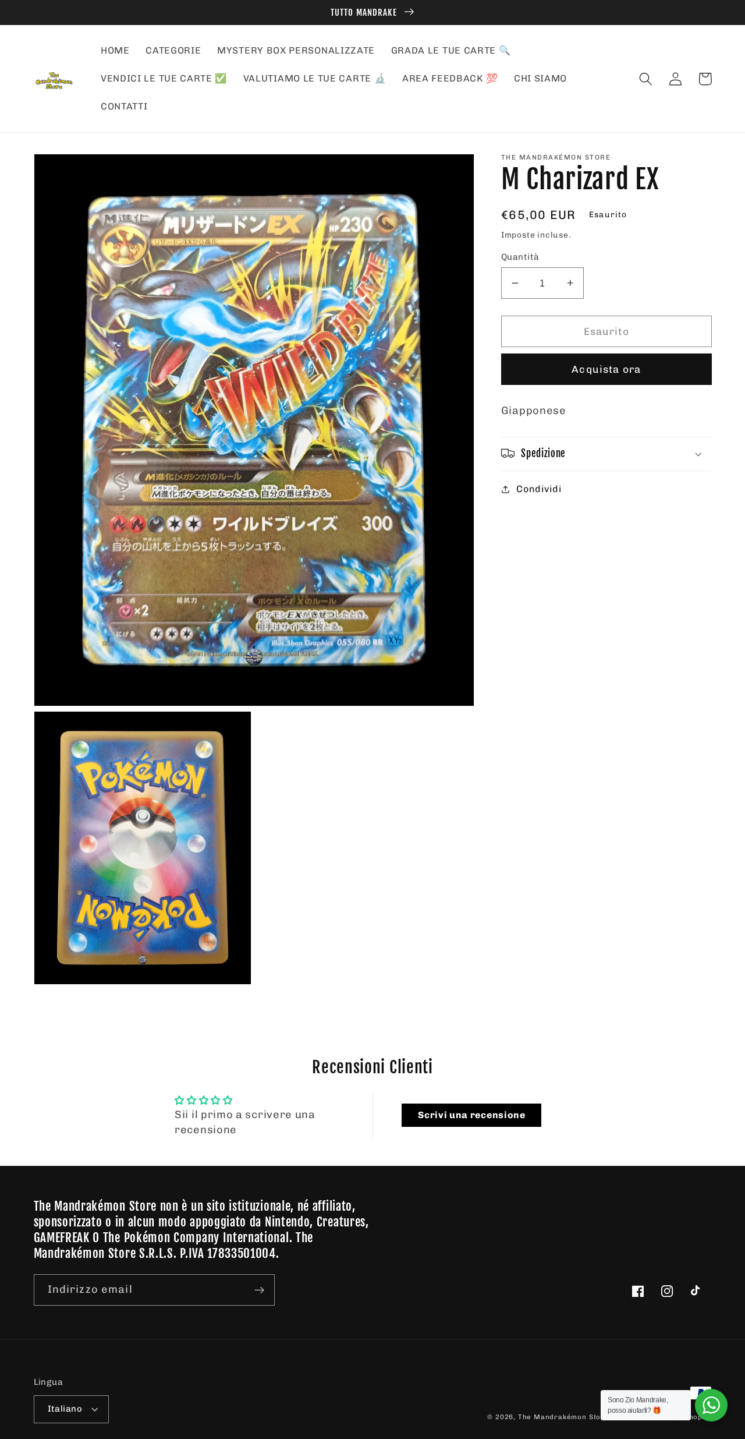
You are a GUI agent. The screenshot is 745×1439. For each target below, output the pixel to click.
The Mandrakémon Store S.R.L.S (577, 1417)
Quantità (520, 257)
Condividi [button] (538, 488)
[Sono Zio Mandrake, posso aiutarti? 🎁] (711, 1405)
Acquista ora (606, 369)
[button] (646, 79)
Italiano (65, 1408)
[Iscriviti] (259, 1290)
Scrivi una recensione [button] (472, 1114)
